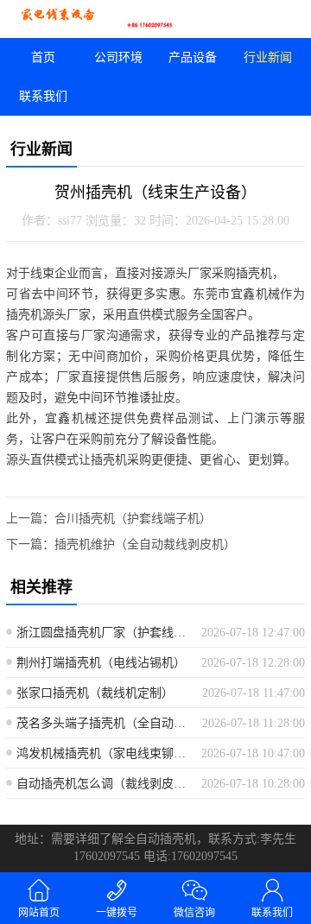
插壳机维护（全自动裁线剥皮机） (145, 544)
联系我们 (43, 96)
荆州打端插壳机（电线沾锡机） (101, 662)
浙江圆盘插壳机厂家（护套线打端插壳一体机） (102, 632)
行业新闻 (268, 57)
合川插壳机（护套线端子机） (133, 518)
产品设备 (192, 57)
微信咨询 (194, 913)
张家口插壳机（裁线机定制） (95, 693)
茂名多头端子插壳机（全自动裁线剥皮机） (102, 723)
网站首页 (39, 913)
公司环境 (118, 57)
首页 (43, 57)
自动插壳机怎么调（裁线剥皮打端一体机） (102, 783)
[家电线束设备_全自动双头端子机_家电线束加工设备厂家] (78, 19)
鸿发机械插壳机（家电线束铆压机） (102, 753)
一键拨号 (116, 913)
